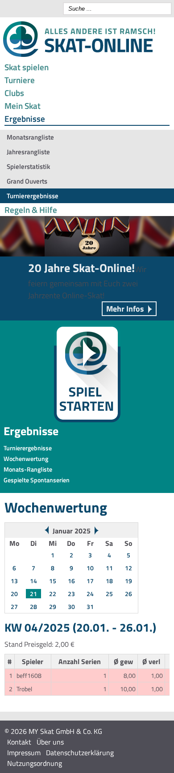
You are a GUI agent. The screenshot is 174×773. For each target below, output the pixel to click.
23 (71, 593)
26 (128, 593)
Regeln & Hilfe (30, 209)
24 (90, 593)
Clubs (14, 92)
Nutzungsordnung (34, 763)
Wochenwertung (26, 458)
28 (33, 606)
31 (90, 606)
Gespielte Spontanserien (37, 480)
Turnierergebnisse (32, 196)
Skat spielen (26, 66)
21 (33, 593)
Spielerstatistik (28, 166)
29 (52, 606)
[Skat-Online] (79, 55)
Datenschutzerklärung (80, 752)
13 (14, 580)
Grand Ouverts (27, 181)
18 (109, 580)
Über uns (50, 742)
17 (90, 580)
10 (90, 568)
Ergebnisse (24, 118)
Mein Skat (22, 105)
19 (128, 580)
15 (52, 580)
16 (71, 580)
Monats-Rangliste (28, 469)
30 (71, 606)
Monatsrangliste (30, 137)
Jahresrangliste (28, 152)
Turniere (19, 79)
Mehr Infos (125, 309)
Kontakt (19, 742)
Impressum (24, 752)
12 (128, 568)
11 (109, 568)
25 (109, 593)
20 (14, 593)
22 (52, 593)
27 (14, 606)
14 (33, 580)
